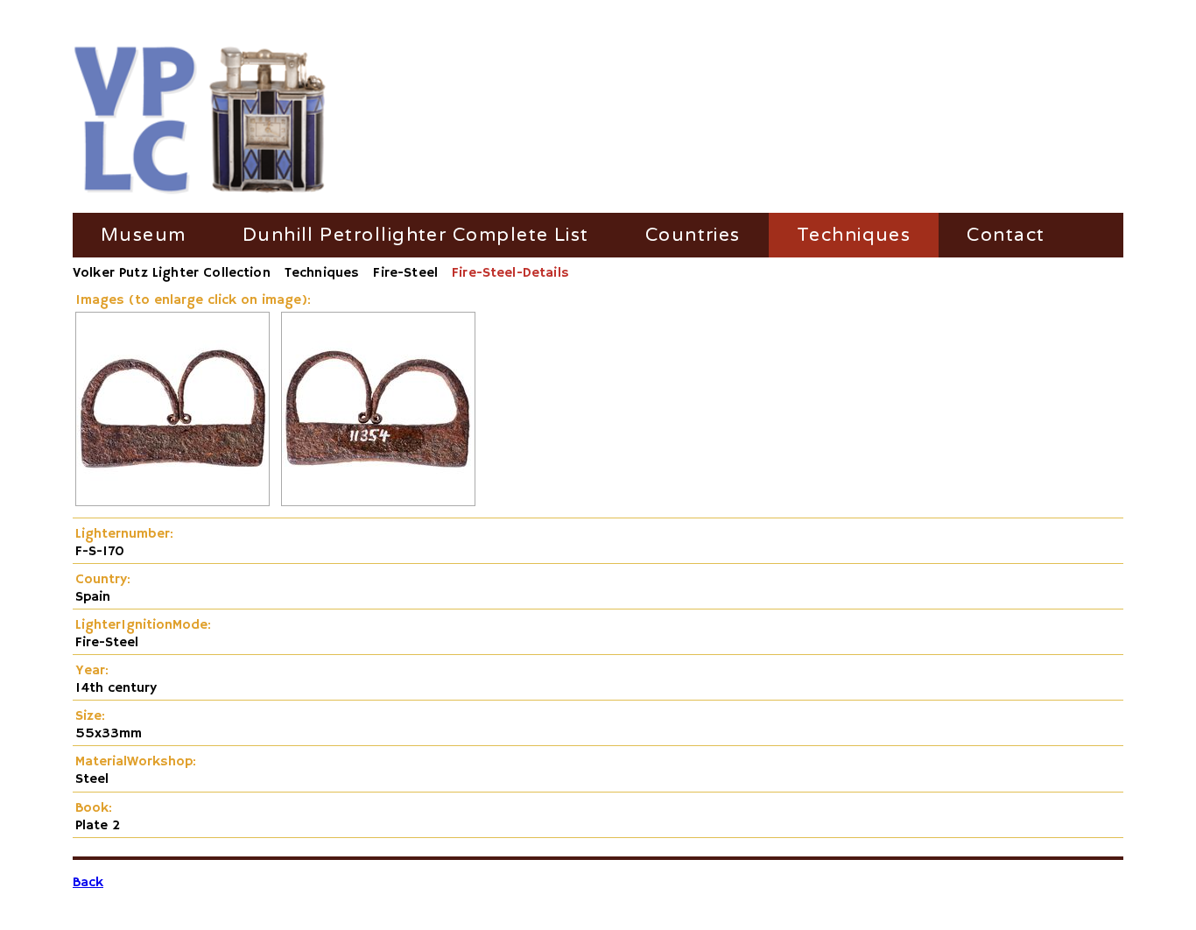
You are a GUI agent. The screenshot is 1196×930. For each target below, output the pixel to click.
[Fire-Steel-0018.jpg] (378, 502)
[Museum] (200, 121)
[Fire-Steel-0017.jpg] (172, 502)
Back (88, 882)
